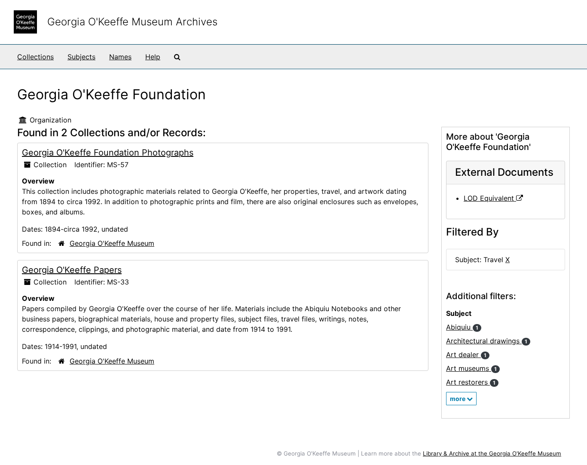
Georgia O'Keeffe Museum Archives (132, 21)
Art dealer (466, 354)
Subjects (81, 56)
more (458, 398)
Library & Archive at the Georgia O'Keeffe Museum (492, 453)
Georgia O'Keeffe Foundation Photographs (107, 152)
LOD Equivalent (490, 198)
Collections (35, 56)
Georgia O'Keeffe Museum (112, 243)
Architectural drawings (486, 341)
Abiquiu (462, 327)
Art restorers (470, 382)
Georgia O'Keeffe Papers (72, 270)
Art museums (471, 368)
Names (120, 56)
